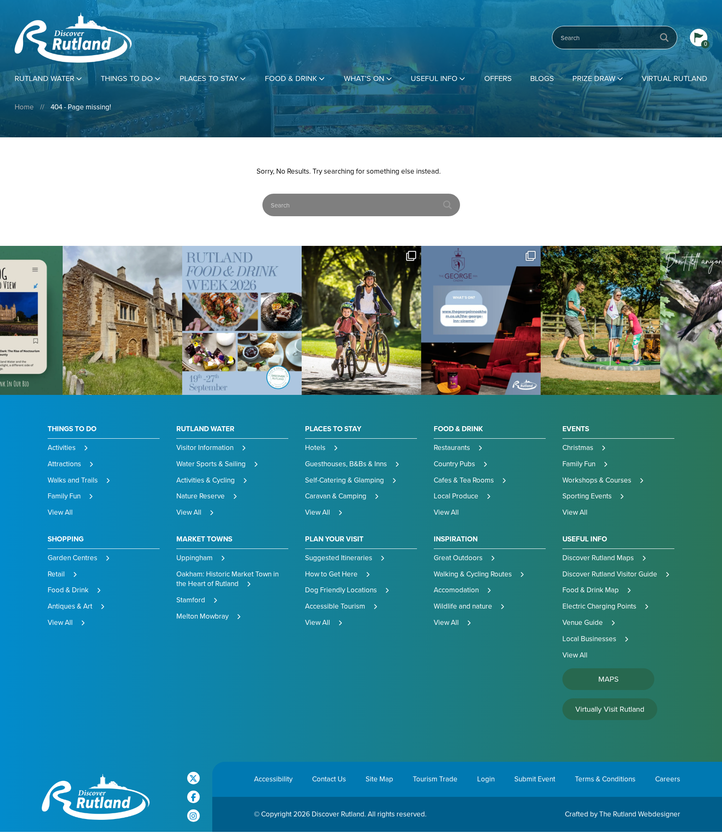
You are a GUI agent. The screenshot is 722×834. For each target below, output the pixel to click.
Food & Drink (291, 78)
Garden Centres (72, 558)
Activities (62, 447)
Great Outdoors (458, 558)
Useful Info (434, 78)
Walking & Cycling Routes (473, 574)
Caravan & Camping (335, 496)
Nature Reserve (200, 496)
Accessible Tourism (335, 606)
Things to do (127, 78)
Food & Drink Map (590, 590)
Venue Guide (582, 622)
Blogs (542, 78)
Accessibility (273, 779)
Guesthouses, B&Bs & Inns (346, 464)
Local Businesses (589, 639)
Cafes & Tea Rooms (464, 480)
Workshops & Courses (596, 480)
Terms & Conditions (605, 779)
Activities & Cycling (205, 480)
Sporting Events (587, 496)
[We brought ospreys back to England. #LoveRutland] (600, 320)
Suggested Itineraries (338, 558)
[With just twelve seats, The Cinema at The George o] (361, 320)
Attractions (64, 464)
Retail (56, 574)
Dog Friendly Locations (341, 590)
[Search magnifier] (664, 37)
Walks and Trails (73, 480)
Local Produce (456, 496)
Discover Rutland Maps (598, 558)
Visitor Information (205, 447)
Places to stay (209, 78)
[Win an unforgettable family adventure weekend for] (481, 320)
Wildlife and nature (463, 606)
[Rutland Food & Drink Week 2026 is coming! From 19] (122, 320)
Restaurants (452, 447)
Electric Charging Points (599, 606)
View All (60, 512)
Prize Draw (593, 78)
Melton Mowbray (202, 616)
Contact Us (329, 779)
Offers (498, 78)
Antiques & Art (70, 606)
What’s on (364, 78)
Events (575, 429)
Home (24, 107)
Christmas (577, 447)
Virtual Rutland (674, 78)
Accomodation (456, 590)
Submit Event (534, 779)
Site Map (379, 779)
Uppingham (194, 558)
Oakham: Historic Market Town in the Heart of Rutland (227, 579)
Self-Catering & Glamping (344, 480)
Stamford (190, 600)
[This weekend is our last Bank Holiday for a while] (242, 320)
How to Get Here (331, 574)
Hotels (315, 447)
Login (486, 779)
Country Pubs (454, 464)
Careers (667, 779)
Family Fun (64, 496)
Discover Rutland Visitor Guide (609, 574)
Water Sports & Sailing (211, 464)
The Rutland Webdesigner (639, 814)
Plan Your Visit (334, 539)
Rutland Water (44, 78)
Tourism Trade (435, 779)
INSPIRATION (456, 539)
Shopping (66, 539)
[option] (122, 320)
